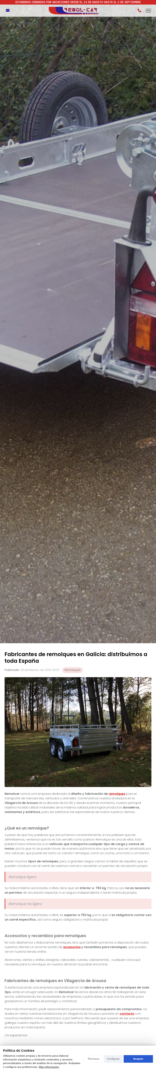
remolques (117, 794)
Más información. (49, 1066)
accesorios (72, 947)
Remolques (72, 670)
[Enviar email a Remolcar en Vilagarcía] (7, 10)
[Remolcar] (73, 10)
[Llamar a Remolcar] (139, 10)
